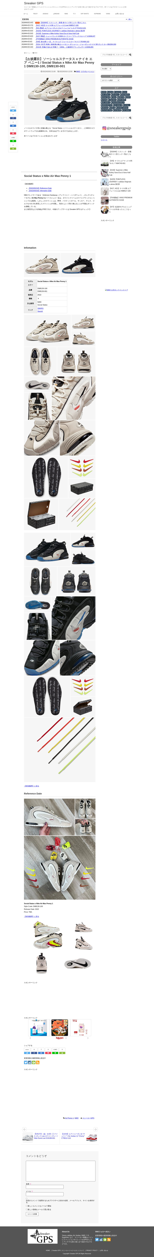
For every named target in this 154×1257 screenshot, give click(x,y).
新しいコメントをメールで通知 (39, 1206)
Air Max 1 (127, 105)
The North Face (107, 110)
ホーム (26, 14)
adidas (45, 14)
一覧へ (129, 19)
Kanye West (106, 97)
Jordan (56, 14)
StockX (40, 311)
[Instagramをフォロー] (29, 1062)
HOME (48, 1250)
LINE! (13, 137)
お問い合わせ (119, 14)
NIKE (66, 14)
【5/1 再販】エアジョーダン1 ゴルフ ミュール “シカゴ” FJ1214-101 (60, 28)
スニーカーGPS (88, 1118)
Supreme (97, 14)
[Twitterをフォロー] (25, 1062)
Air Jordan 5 (127, 110)
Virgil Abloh (112, 100)
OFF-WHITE (85, 14)
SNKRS (40, 308)
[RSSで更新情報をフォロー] (37, 1062)
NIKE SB (121, 97)
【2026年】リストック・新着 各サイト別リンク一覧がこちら (63, 23)
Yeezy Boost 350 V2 (118, 102)
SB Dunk (105, 107)
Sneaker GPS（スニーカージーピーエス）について (68, 1250)
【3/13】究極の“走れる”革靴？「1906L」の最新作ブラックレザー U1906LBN (64, 47)
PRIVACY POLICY (92, 1250)
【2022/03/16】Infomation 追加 (39, 191)
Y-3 (74, 14)
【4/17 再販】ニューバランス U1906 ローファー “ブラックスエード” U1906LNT (65, 36)
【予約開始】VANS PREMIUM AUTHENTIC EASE (54, 39)
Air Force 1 (116, 94)
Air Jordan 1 (106, 94)
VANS (128, 97)
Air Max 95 (118, 110)
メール (29, 1191)
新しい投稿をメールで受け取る (39, 1209)
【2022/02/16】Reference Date (40, 188)
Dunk (125, 92)
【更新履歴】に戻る (31, 786)
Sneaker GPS (33, 3)
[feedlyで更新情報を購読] (33, 1062)
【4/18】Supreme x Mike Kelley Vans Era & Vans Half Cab (57, 33)
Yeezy (35, 14)
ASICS (113, 107)
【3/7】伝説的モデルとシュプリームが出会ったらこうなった (120, 209)
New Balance (125, 94)
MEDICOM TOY (107, 105)
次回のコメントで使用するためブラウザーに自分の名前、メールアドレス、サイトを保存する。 (60, 1201)
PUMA (104, 100)
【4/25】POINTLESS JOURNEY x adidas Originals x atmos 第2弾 (60, 31)
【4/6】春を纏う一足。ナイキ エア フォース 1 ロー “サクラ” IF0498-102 (62, 42)
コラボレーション (87, 71)
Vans (108, 14)
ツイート (104, 140)
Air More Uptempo (122, 107)
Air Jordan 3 (118, 105)
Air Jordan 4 (106, 102)
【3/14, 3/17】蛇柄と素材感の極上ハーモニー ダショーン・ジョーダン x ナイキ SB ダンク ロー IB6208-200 (75, 44)
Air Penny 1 (69, 1118)
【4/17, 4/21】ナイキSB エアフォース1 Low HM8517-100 (56, 25)
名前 (28, 1184)
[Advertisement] (41, 152)
